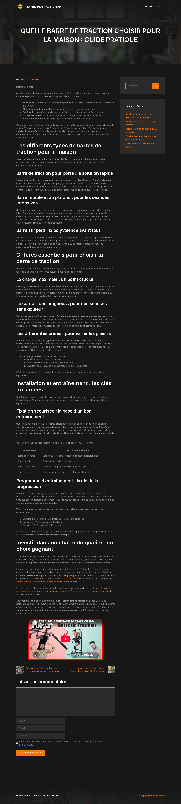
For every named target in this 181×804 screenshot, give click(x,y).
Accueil (149, 7)
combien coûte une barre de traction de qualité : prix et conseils (48, 581)
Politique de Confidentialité (47, 795)
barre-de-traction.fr (43, 6)
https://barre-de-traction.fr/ (153, 795)
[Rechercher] (155, 86)
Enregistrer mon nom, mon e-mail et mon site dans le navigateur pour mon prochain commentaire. (61, 743)
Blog (160, 7)
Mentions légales (24, 795)
